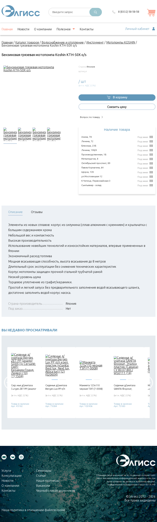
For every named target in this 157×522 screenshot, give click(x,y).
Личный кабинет (137, 28)
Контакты (86, 29)
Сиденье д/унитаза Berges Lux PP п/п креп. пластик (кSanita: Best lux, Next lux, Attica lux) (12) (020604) (58, 387)
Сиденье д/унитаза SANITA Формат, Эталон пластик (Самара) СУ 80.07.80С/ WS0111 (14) (127, 387)
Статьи (41, 475)
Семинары (43, 470)
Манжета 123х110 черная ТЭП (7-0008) (91, 387)
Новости (23, 29)
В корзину (120, 97)
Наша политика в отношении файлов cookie (33, 510)
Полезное (63, 29)
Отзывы (37, 212)
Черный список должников (55, 490)
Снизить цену (117, 107)
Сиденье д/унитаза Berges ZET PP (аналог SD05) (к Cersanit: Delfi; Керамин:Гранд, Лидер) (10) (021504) (24, 387)
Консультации (11, 475)
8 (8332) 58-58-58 (128, 11)
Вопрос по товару (90, 117)
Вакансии (43, 485)
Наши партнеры (47, 480)
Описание (15, 212)
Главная (7, 29)
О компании (43, 29)
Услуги (6, 470)
